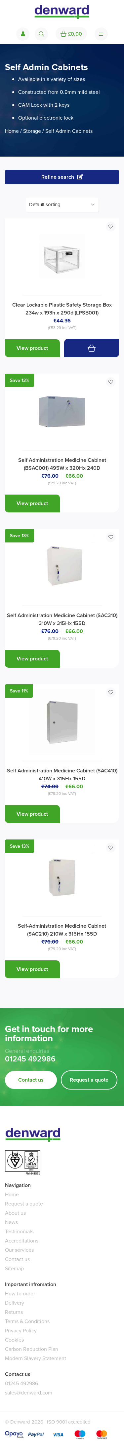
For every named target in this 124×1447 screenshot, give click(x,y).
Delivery (14, 1303)
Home (12, 131)
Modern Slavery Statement (35, 1358)
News (11, 1222)
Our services (19, 1250)
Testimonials (19, 1231)
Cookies (14, 1340)
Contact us (31, 1080)
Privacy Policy (21, 1330)
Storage (32, 131)
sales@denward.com (28, 1392)
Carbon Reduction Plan (31, 1349)
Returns (14, 1312)
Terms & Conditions (27, 1321)
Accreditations (21, 1240)
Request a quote (89, 1080)
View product (32, 348)
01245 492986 (30, 1059)
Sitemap (14, 1268)
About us (15, 1213)
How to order (20, 1293)
